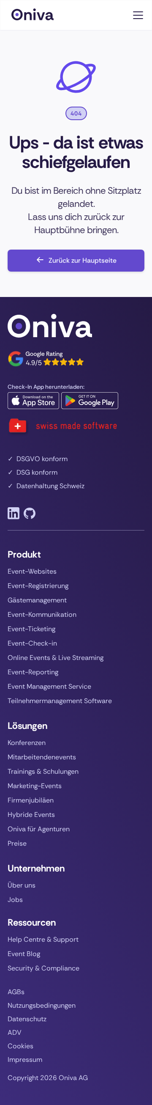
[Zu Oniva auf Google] (46, 358)
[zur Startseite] (41, 15)
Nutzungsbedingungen (42, 1005)
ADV (15, 1032)
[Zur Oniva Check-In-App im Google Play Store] (89, 400)
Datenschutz (27, 1019)
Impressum (25, 1060)
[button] (136, 15)
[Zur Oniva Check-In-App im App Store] (33, 400)
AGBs (16, 992)
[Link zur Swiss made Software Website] (62, 426)
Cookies (20, 1046)
